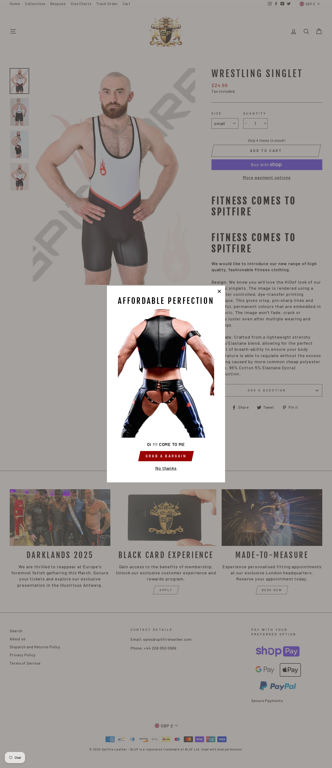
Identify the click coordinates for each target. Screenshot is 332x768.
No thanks (166, 468)
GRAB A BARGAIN (166, 456)
